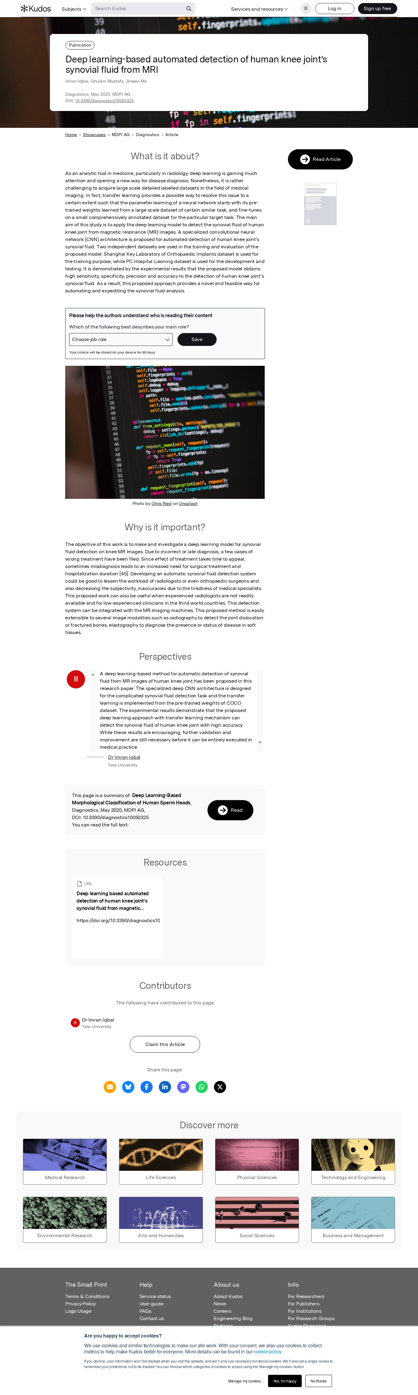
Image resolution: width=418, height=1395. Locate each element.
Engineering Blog (233, 1318)
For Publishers (303, 1304)
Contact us (152, 1318)
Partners (223, 1326)
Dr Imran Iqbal (124, 757)
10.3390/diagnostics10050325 (104, 100)
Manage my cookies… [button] (246, 1380)
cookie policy (267, 1351)
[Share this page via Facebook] (146, 1086)
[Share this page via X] (220, 1086)
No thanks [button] (319, 1380)
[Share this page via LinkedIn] (165, 1086)
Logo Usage (78, 1311)
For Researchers (306, 1296)
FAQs (145, 1311)
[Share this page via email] (110, 1086)
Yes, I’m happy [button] (285, 1380)
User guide (151, 1304)
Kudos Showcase (307, 1326)
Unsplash (188, 503)
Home (71, 134)
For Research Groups (311, 1318)
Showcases (94, 134)
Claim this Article (165, 1044)
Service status (155, 1296)
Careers (222, 1311)
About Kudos (228, 1296)
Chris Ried (161, 503)
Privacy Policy (80, 1304)
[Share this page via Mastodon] (183, 1086)
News (220, 1304)
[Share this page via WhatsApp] (201, 1086)
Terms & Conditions (87, 1296)
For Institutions (305, 1311)
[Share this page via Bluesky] (128, 1086)
